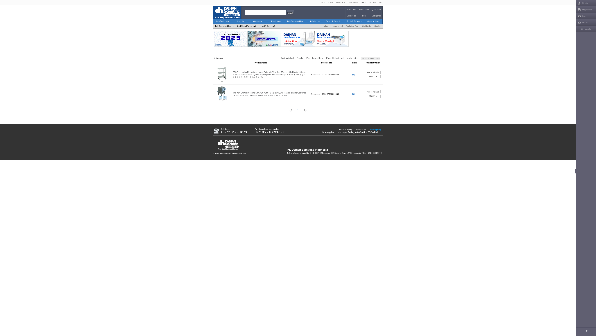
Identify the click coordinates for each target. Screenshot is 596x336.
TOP (586, 331)
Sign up (330, 2)
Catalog (377, 26)
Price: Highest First (335, 58)
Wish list (585, 22)
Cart (380, 2)
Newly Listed (352, 58)
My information (340, 2)
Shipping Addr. (587, 10)
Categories (376, 16)
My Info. (585, 3)
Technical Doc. (352, 26)
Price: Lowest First (314, 58)
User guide (351, 16)
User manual (337, 26)
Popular (300, 58)
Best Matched (287, 58)
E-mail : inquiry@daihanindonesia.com (229, 153)
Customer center (353, 2)
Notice (363, 2)
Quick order (372, 2)
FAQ (364, 16)
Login (323, 2)
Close (576, 171)
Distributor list (586, 29)
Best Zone (351, 10)
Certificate (366, 26)
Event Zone (364, 10)
